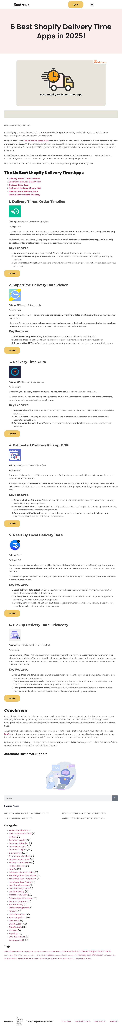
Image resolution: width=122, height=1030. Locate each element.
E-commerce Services (19, 856)
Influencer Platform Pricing (21, 872)
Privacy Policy (66, 1021)
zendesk (88, 958)
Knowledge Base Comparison (22, 878)
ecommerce (104, 951)
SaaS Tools (14, 920)
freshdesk (42, 955)
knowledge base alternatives (89, 955)
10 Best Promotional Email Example (18, 818)
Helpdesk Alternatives (19, 859)
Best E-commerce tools (20, 833)
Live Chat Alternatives (19, 885)
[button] (92, 5)
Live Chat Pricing (16, 891)
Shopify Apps (15, 924)
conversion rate (41, 951)
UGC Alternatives (17, 936)
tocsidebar (81, 958)
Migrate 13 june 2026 (18, 894)
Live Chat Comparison (19, 888)
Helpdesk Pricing (16, 866)
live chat (31, 958)
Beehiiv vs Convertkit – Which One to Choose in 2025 (83, 818)
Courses (13, 836)
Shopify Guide (15, 927)
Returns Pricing (16, 904)
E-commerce (15, 853)
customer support (88, 951)
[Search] (115, 798)
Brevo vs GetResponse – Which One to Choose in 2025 (84, 813)
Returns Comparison (18, 901)
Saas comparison (17, 917)
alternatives (9, 951)
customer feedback (55, 951)
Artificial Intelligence (18, 830)
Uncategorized (16, 940)
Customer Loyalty (17, 840)
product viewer (39, 958)
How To (12, 869)
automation (18, 951)
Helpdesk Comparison (19, 862)
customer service (70, 951)
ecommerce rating (28, 955)
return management (50, 958)
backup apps (26, 951)
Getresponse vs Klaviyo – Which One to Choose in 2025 (26, 813)
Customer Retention (18, 843)
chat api (33, 951)
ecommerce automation (13, 955)
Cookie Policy (114, 1021)
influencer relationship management (64, 955)
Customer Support (17, 849)
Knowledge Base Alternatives (22, 875)
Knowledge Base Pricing (20, 882)
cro (48, 951)
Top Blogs (13, 933)
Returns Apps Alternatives (21, 898)
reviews (60, 958)
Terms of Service (99, 1021)
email (36, 955)
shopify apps (74, 958)
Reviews (12, 911)
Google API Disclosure (83, 1021)
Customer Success (17, 846)
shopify (66, 958)
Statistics (13, 930)
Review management (19, 907)
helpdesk (49, 955)
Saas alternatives (17, 914)
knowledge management (18, 958)
